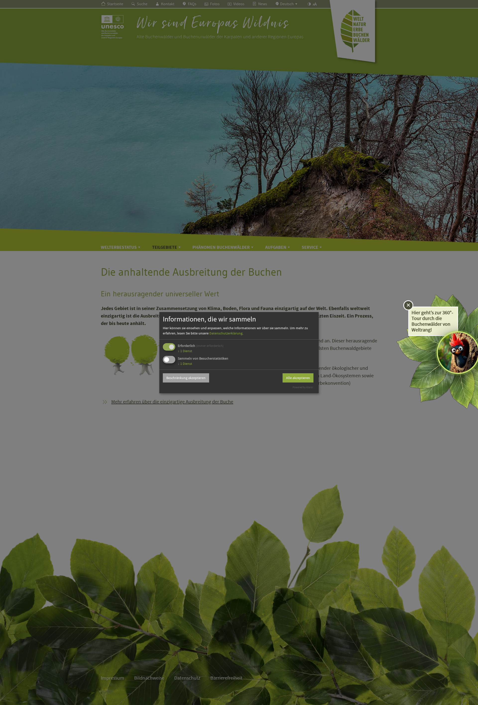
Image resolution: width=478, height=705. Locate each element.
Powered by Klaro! (303, 387)
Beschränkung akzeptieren (186, 378)
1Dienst (185, 351)
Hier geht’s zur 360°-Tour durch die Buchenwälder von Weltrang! (432, 321)
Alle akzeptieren (298, 378)
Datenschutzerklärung (225, 333)
